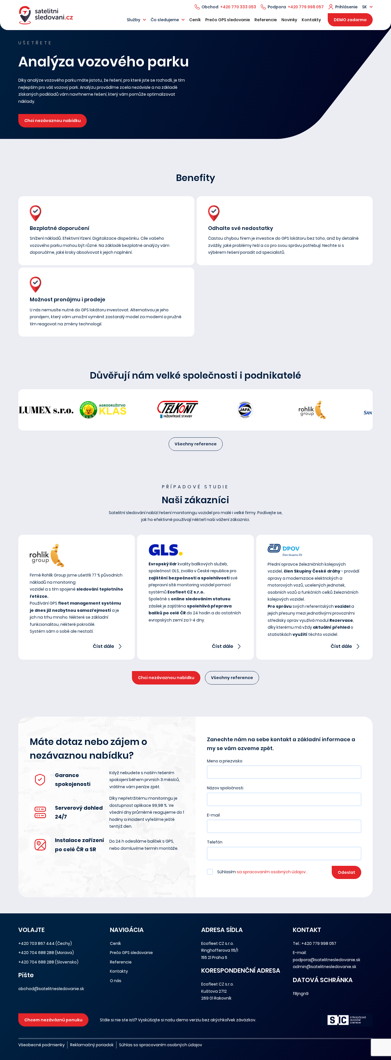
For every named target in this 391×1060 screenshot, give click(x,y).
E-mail (213, 815)
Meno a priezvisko (224, 761)
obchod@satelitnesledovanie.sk (51, 989)
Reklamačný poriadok (92, 1045)
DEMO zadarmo (350, 20)
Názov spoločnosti (225, 788)
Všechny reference (196, 444)
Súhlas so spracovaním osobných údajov (160, 1045)
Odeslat (346, 872)
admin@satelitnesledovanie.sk (324, 966)
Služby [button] (133, 20)
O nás (115, 981)
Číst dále (103, 646)
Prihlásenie (346, 7)
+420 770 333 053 (238, 7)
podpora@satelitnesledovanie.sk (326, 960)
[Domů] (46, 15)
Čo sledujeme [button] (165, 20)
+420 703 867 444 (36, 943)
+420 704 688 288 (36, 952)
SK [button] (364, 7)
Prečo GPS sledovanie (227, 20)
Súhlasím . (262, 872)
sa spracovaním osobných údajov (272, 872)
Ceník (195, 20)
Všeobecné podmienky (41, 1045)
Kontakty (311, 20)
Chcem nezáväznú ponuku (53, 1020)
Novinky (289, 20)
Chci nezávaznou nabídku (52, 120)
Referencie (265, 20)
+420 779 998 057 (306, 7)
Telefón (214, 842)
